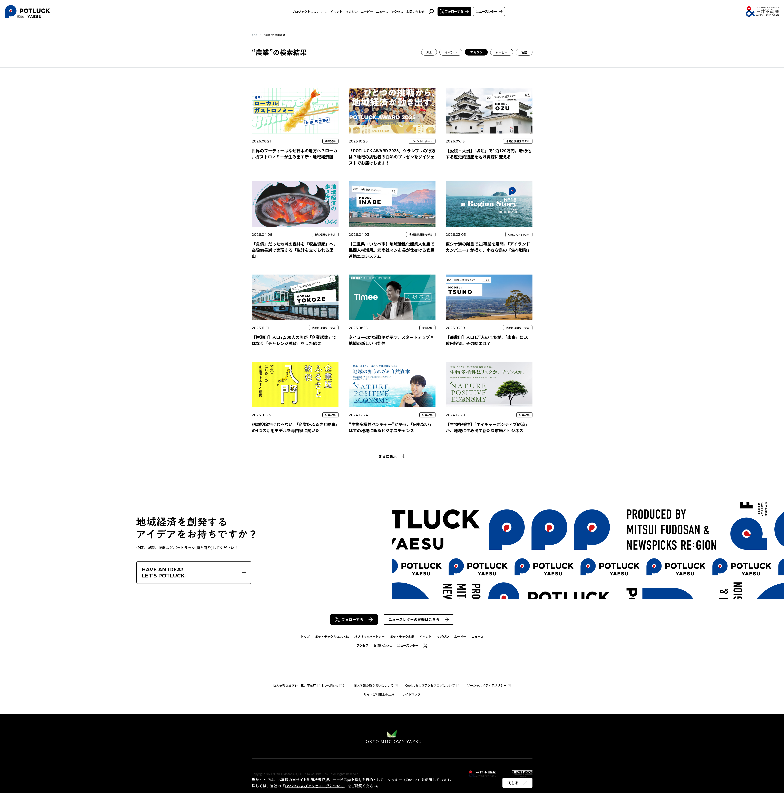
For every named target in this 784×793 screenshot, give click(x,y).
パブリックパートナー (369, 636)
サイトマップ (411, 694)
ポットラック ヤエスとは (332, 636)
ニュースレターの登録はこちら (414, 619)
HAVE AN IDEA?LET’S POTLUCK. (164, 572)
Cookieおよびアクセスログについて (430, 685)
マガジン (351, 11)
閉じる (513, 783)
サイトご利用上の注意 (379, 694)
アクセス (397, 11)
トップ (305, 636)
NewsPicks (330, 685)
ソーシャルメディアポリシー (487, 685)
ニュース (382, 11)
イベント (336, 11)
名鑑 (524, 52)
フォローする (454, 11)
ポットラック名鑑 (402, 636)
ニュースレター (486, 11)
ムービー (367, 11)
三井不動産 (308, 685)
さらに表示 (387, 456)
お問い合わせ (415, 11)
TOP (254, 35)
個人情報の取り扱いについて (373, 685)
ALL (429, 52)
